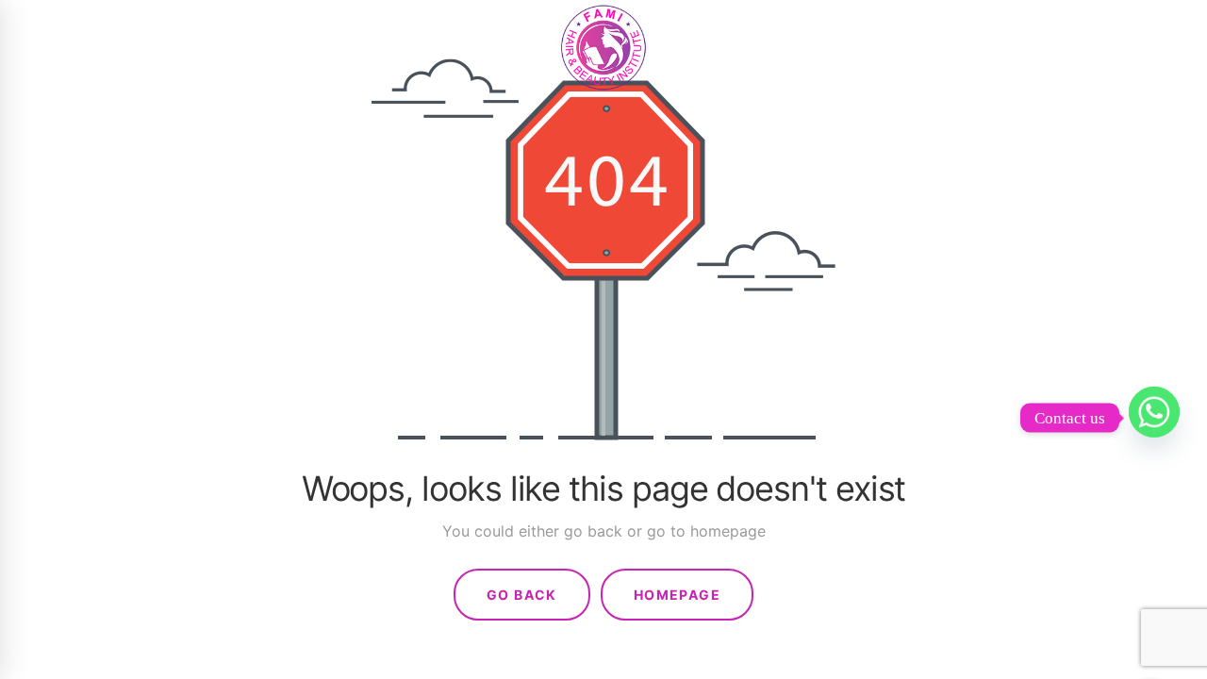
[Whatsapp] (1154, 417)
